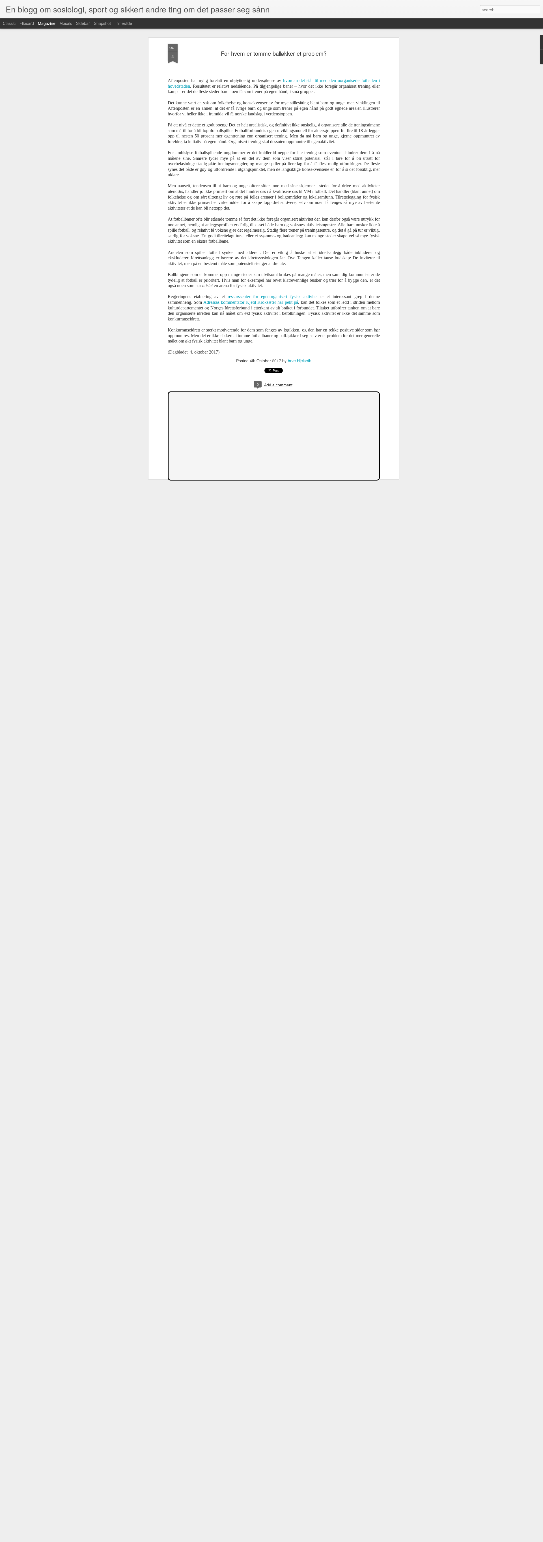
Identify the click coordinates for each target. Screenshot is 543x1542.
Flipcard (27, 23)
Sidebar (83, 23)
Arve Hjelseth (299, 360)
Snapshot (102, 23)
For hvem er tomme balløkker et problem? (274, 53)
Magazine (46, 23)
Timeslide (123, 23)
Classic (9, 23)
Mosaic (65, 23)
